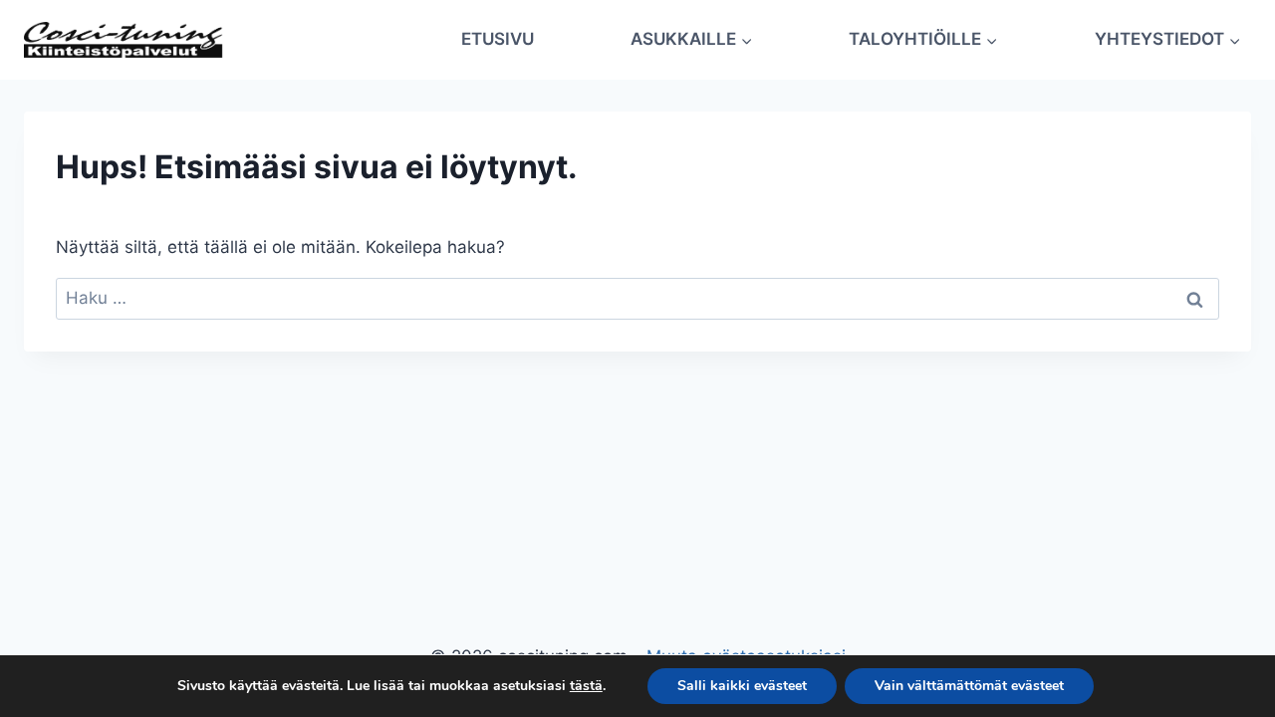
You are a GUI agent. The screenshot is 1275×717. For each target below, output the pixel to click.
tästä (586, 686)
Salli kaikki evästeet (742, 685)
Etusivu (497, 39)
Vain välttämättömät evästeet (969, 685)
